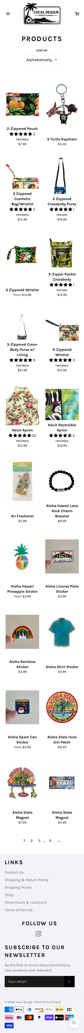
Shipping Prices (18, 887)
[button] (21, 134)
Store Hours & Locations (26, 902)
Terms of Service (18, 910)
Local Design (24, 1002)
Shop (9, 895)
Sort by (42, 50)
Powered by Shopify (47, 1002)
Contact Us (14, 872)
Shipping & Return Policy (26, 880)
